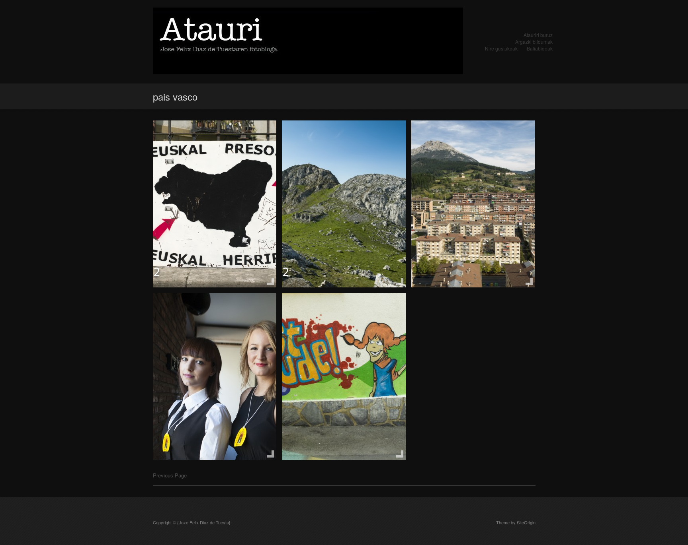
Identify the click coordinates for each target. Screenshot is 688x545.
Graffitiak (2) (184, 136)
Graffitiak (307, 309)
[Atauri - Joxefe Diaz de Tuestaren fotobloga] (308, 42)
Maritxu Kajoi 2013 (196, 309)
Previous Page (170, 475)
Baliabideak (540, 48)
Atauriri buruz (538, 34)
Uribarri (433, 136)
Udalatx (304, 136)
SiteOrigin (526, 522)
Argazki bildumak (534, 41)
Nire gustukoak (501, 48)
